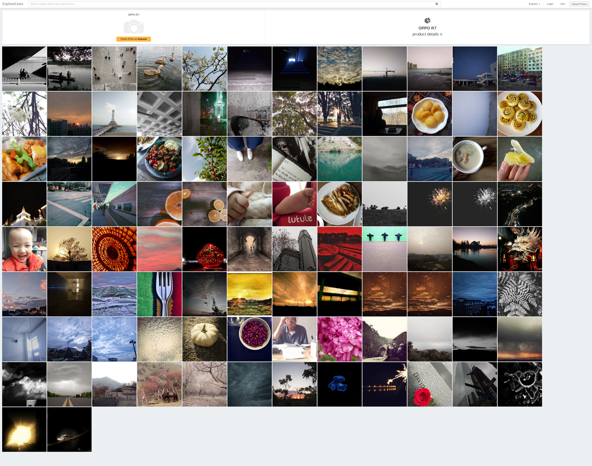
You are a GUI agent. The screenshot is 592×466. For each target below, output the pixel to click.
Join (562, 4)
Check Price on (134, 39)
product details (426, 31)
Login (550, 4)
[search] (437, 4)
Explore (534, 4)
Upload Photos (579, 4)
